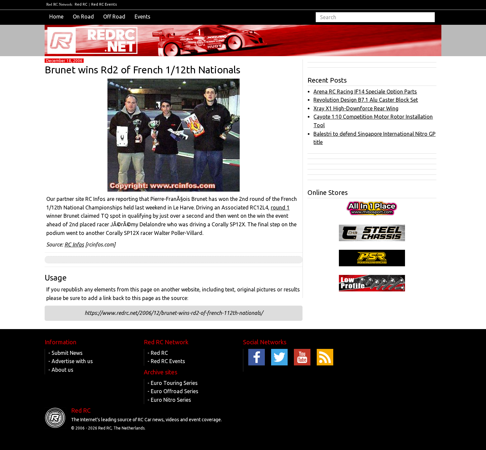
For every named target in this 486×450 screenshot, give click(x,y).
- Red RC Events (166, 361)
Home (56, 16)
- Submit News (65, 353)
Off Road (114, 16)
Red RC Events (104, 4)
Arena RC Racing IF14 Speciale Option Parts (365, 91)
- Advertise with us (70, 361)
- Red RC (157, 353)
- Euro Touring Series (172, 383)
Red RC (81, 4)
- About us (60, 370)
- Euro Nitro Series (169, 400)
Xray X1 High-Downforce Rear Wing (355, 108)
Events (142, 16)
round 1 (280, 207)
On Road (83, 16)
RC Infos (74, 244)
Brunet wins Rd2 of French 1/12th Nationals (142, 69)
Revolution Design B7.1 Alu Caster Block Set (365, 100)
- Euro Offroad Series (172, 391)
